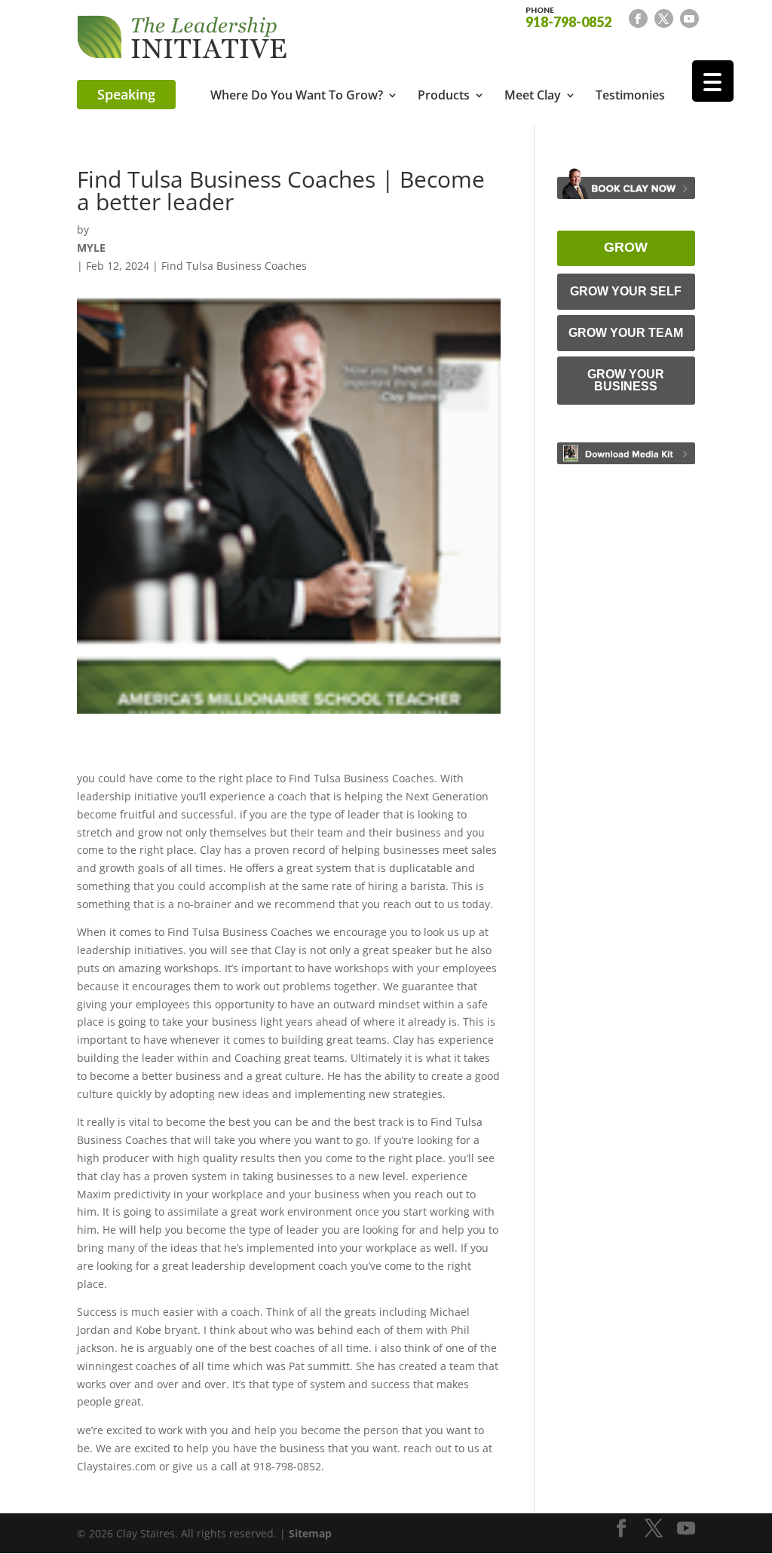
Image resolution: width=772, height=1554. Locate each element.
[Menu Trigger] (713, 81)
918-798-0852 (568, 16)
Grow (626, 247)
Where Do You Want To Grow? (296, 96)
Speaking (126, 94)
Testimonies (630, 96)
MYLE (91, 247)
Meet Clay (532, 96)
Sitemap (310, 1533)
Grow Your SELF (626, 291)
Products (444, 96)
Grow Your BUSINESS (625, 380)
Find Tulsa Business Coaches (234, 265)
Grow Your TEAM (625, 332)
